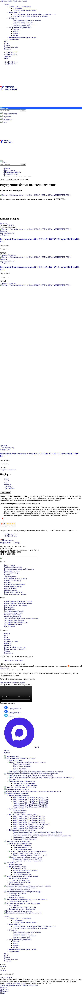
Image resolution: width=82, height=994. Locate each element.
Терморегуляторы (10, 577)
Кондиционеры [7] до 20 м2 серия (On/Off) (28, 826)
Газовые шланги (14, 895)
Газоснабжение (9, 609)
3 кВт (6, 479)
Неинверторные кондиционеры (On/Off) (23, 815)
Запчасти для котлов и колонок (15, 594)
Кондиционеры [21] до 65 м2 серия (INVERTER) (30, 801)
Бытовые (7, 485)
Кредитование (14, 39)
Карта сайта (8, 653)
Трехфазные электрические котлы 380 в (27, 859)
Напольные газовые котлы (22, 847)
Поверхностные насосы (17, 867)
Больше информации (15, 985)
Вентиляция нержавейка (17, 894)
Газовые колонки (29, 781)
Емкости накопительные (37, 762)
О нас (6, 637)
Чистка (15, 35)
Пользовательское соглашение (15, 649)
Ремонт (15, 31)
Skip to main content (20, 1)
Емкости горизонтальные (22, 766)
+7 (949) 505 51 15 (10, 52)
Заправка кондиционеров (13, 613)
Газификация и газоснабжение (20, 6)
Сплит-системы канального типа (25, 838)
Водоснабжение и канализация (15, 605)
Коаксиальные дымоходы (22, 845)
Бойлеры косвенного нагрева (42, 776)
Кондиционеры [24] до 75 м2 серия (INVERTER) (30, 803)
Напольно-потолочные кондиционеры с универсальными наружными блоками (42, 836)
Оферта (7, 651)
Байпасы (7, 582)
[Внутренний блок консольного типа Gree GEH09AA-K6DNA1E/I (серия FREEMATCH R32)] (35, 229)
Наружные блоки (19, 813)
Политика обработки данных (15, 647)
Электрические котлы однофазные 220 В (28, 861)
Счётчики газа (14, 905)
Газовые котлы (26, 843)
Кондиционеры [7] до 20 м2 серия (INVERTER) (30, 805)
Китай (5, 214)
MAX (6, 58)
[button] (3, 255)
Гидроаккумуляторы (16, 760)
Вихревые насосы (19, 868)
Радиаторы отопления (12, 571)
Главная (7, 634)
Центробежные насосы (21, 872)
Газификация (17, 8)
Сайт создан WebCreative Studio (11, 660)
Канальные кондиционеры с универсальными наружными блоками (37, 832)
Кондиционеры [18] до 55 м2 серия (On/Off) (29, 818)
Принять (34, 985)
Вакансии (7, 643)
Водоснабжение (14, 12)
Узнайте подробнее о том (15, 983)
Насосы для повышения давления (25, 870)
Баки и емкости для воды (13, 592)
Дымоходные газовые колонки (24, 783)
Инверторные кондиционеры (19, 795)
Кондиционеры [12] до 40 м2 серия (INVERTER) (30, 797)
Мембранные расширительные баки (50, 772)
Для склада (8, 487)
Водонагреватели (10, 588)
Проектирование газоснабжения (24, 10)
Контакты (7, 645)
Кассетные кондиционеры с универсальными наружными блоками (37, 834)
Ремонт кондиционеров (12, 615)
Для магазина (9, 488)
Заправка (16, 33)
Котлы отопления (10, 590)
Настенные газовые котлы (22, 849)
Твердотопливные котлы (37, 851)
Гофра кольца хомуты (16, 897)
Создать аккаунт (6, 977)
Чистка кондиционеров (12, 617)
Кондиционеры (9, 565)
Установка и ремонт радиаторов (24, 24)
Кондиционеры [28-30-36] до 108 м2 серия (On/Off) (31, 824)
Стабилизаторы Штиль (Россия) (20, 901)
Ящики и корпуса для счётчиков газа (22, 909)
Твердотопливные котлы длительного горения (30, 855)
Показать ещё (5, 492)
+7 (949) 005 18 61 (10, 54)
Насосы (7, 575)
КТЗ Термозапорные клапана (19, 890)
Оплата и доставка (11, 641)
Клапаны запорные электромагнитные (23, 888)
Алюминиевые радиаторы (18, 878)
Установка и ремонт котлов (23, 22)
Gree (5, 210)
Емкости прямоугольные (22, 770)
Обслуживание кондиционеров (20, 28)
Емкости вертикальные (21, 764)
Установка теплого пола (21, 26)
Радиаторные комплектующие (20, 882)
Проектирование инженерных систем (22, 37)
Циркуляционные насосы (22, 874)
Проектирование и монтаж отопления (27, 20)
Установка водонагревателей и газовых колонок (30, 16)
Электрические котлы (34, 857)
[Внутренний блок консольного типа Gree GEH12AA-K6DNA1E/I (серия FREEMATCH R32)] (35, 257)
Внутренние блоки (20, 811)
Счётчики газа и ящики (12, 580)
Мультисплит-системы (17, 809)
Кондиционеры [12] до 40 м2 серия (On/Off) (29, 816)
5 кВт (6, 483)
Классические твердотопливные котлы (27, 853)
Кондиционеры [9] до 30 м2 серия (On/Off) (28, 828)
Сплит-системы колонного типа (24, 840)
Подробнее (12, 255)
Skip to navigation (6, 1)
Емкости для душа (19, 768)
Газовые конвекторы (11, 573)
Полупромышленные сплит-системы (22, 830)
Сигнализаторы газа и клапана (15, 579)
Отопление (13, 18)
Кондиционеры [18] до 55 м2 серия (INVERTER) (30, 799)
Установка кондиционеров (14, 611)
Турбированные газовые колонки (25, 785)
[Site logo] (9, 106)
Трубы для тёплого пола (13, 567)
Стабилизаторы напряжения (14, 584)
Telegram (7, 56)
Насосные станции (15, 865)
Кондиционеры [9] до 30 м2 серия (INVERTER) (30, 807)
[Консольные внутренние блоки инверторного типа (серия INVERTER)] (35, 195)
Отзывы (7, 639)
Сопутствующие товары (13, 586)
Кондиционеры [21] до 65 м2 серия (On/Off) (29, 820)
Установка (16, 30)
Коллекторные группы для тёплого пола (19, 569)
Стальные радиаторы (16, 884)
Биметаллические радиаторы (19, 880)
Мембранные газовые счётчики (24, 907)
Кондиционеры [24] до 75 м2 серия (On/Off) (29, 822)
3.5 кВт (7, 481)
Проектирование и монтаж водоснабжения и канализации (34, 14)
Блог (6, 635)
